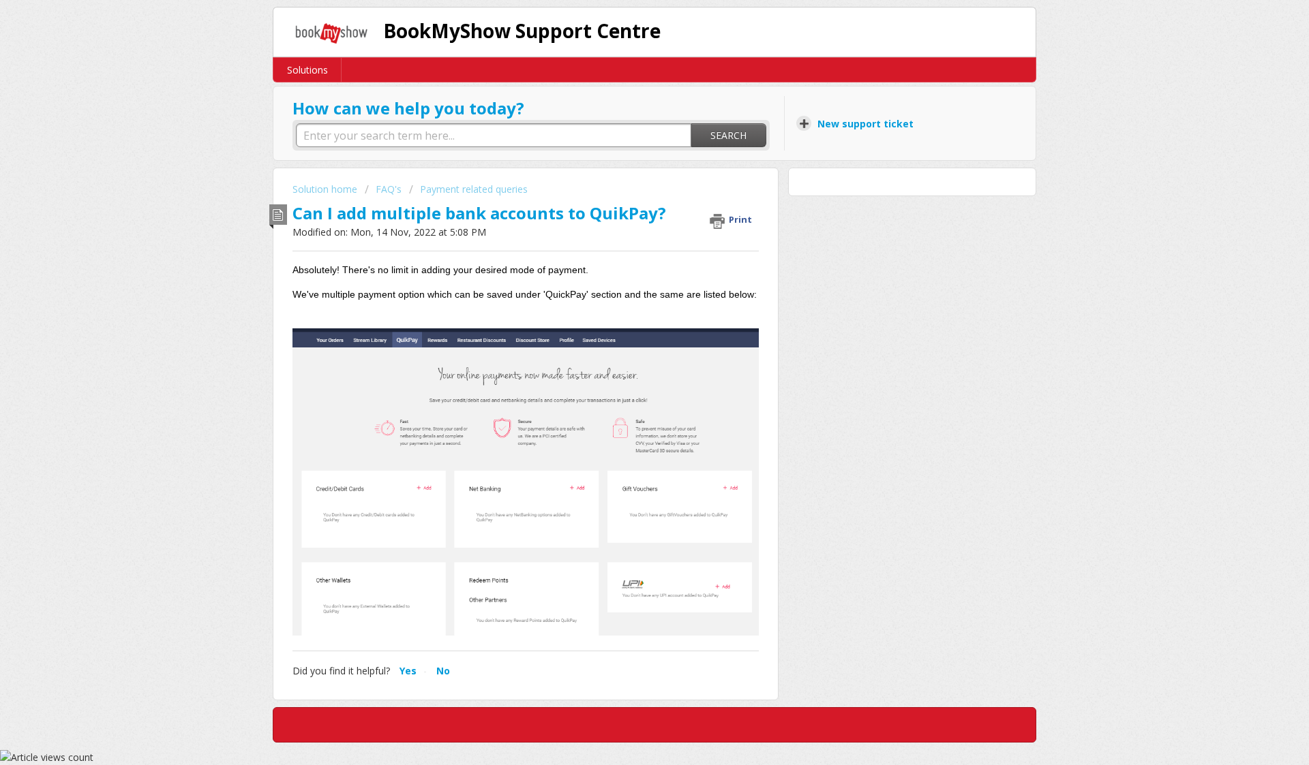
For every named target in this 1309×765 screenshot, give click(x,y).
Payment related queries (474, 189)
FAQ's (389, 189)
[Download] (629, 204)
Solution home (326, 189)
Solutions (307, 69)
